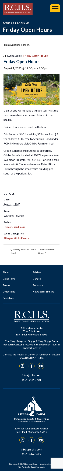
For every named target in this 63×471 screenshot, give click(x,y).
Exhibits (37, 272)
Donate (37, 278)
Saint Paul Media (38, 467)
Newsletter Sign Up (43, 291)
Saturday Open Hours (46, 251)
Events (6, 285)
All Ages (8, 238)
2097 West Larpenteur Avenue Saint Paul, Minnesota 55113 (31, 430)
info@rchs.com (31, 375)
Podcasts (38, 285)
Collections (9, 291)
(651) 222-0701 (31, 379)
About (6, 272)
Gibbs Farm (9, 278)
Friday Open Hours (14, 226)
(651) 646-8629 (31, 454)
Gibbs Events (21, 238)
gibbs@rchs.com (31, 449)
